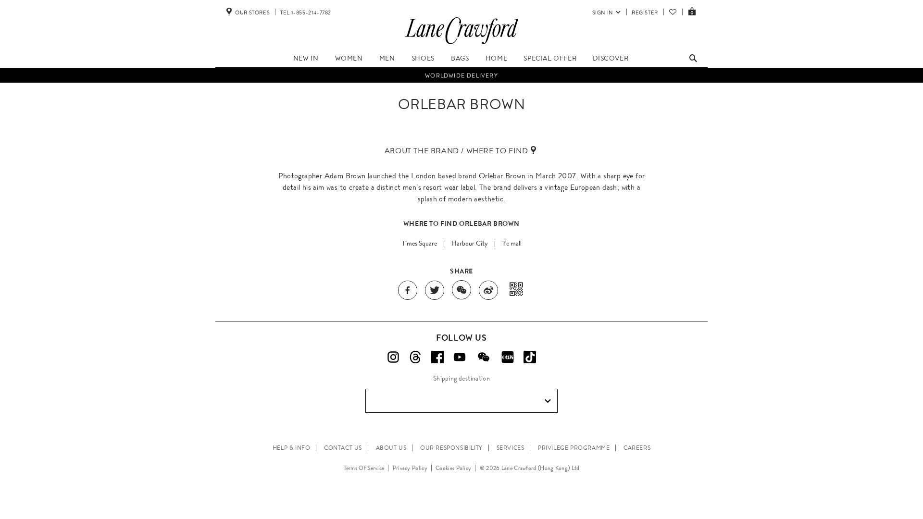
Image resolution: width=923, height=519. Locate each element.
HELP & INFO (292, 448)
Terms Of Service (364, 468)
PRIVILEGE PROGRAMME (574, 448)
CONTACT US (343, 448)
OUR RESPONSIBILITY (451, 448)
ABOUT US (391, 448)
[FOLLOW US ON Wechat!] (484, 357)
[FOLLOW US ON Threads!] (415, 357)
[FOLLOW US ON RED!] (508, 357)
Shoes (423, 58)
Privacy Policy (410, 468)
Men (387, 58)
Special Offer (550, 58)
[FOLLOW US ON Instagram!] (393, 357)
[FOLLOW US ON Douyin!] (530, 357)
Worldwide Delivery (461, 75)
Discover (610, 58)
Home (496, 58)
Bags (460, 58)
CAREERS (637, 448)
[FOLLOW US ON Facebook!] (437, 357)
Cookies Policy (453, 468)
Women (349, 58)
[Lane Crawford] (461, 44)
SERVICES (510, 448)
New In (306, 58)
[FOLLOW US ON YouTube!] (460, 357)
